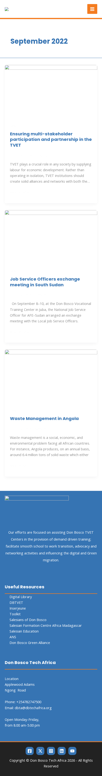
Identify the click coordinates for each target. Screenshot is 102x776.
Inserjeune (17, 608)
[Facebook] (30, 751)
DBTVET (16, 602)
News (14, 125)
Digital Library (20, 596)
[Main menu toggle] (92, 9)
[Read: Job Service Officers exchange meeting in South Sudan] (51, 236)
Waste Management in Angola (44, 418)
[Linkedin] (62, 751)
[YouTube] (72, 751)
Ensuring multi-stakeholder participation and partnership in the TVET (51, 139)
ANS (12, 636)
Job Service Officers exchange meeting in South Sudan (45, 282)
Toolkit (15, 613)
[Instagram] (51, 751)
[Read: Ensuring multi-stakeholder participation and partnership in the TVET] (51, 90)
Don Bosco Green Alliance (29, 642)
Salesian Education (24, 631)
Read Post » (19, 192)
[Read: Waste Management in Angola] (51, 375)
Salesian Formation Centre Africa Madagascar (45, 625)
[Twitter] (40, 751)
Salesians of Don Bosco (27, 619)
